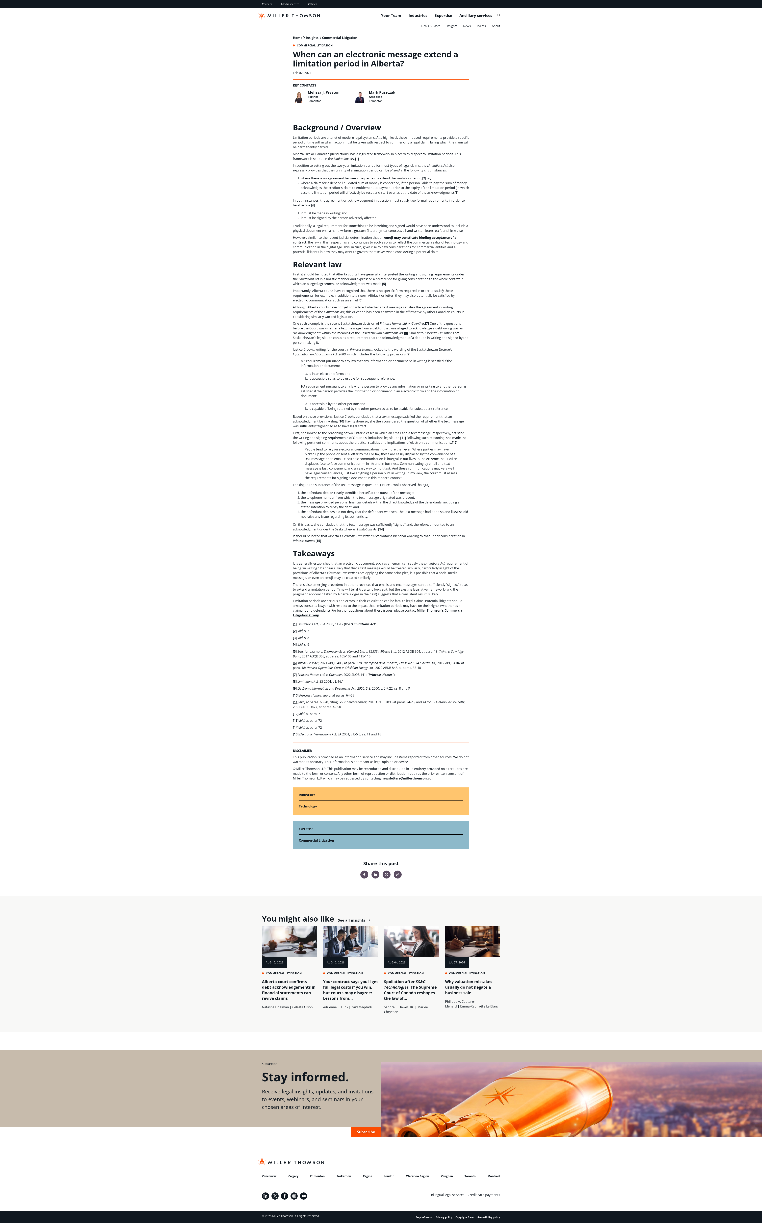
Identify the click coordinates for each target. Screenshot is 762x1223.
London (389, 1176)
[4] (313, 205)
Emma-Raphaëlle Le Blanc (479, 1006)
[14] (381, 529)
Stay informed (424, 1217)
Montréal (494, 1176)
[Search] (498, 15)
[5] (384, 284)
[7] (427, 323)
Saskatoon (344, 1176)
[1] (357, 159)
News (467, 26)
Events (481, 26)
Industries (418, 15)
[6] (360, 300)
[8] (406, 333)
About (496, 26)
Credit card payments (484, 1195)
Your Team (391, 15)
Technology (308, 806)
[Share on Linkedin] (375, 875)
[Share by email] (398, 875)
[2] (424, 178)
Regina (367, 1176)
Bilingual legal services (447, 1195)
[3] (456, 192)
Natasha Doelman (275, 1007)
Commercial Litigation (339, 38)
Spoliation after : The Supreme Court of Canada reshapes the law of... (410, 990)
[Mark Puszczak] (360, 96)
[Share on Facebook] (364, 875)
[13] (426, 485)
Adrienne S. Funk (335, 1007)
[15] (318, 541)
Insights (451, 26)
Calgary (293, 1176)
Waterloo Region (417, 1176)
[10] (341, 421)
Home (297, 38)
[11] (403, 438)
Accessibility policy (488, 1217)
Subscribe (366, 1131)
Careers (267, 4)
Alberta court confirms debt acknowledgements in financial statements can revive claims (289, 990)
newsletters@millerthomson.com (408, 778)
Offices (312, 4)
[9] (408, 354)
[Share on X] (387, 875)
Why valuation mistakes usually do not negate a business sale (468, 987)
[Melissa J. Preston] (299, 96)
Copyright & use (464, 1217)
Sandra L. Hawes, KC (399, 1007)
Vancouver (269, 1176)
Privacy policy (444, 1217)
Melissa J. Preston (324, 92)
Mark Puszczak (382, 92)
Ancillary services (475, 15)
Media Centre (290, 4)
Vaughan (447, 1176)
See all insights (351, 920)
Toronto (470, 1176)
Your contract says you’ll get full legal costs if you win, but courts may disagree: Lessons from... (350, 990)
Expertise (443, 15)
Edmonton (317, 1176)
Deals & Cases (430, 26)
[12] (454, 442)
